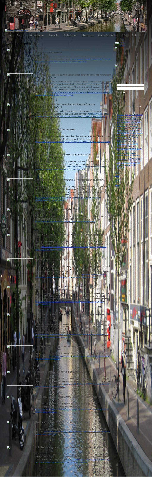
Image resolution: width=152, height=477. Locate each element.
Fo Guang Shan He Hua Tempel (128, 125)
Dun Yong (120, 124)
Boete (133, 117)
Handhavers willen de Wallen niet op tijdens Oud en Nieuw (61, 422)
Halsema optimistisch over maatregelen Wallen (57, 209)
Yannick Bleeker (122, 165)
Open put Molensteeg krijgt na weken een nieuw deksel (60, 346)
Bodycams (127, 117)
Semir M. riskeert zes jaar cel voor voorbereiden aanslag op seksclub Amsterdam (73, 74)
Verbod (134, 158)
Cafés (138, 117)
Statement (127, 155)
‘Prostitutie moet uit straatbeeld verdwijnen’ (55, 129)
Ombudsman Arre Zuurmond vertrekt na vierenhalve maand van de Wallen (69, 447)
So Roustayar (131, 153)
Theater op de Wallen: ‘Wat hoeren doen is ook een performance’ (65, 104)
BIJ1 (126, 115)
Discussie (125, 121)
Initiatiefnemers (37, 35)
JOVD (132, 132)
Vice (118, 162)
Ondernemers (122, 144)
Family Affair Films (130, 124)
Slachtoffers (121, 153)
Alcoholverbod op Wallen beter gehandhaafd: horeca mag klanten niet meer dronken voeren (70, 315)
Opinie (130, 144)
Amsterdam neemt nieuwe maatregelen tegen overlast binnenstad (65, 259)
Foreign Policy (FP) (124, 128)
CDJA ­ (119, 119)
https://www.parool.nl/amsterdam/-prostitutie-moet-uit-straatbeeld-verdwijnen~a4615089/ (72, 142)
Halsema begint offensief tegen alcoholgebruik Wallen (60, 286)
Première (133, 146)
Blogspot (132, 115)
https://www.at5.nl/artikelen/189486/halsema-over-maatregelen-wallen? (65, 221)
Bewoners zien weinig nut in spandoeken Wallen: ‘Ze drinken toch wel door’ (69, 234)
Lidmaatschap (87, 35)
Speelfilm (120, 155)
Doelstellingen (69, 35)
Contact (135, 35)
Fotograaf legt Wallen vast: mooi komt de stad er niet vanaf (62, 49)
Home (10, 35)
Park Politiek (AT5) (127, 144)
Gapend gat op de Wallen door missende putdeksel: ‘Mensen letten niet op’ (69, 396)
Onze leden (54, 35)
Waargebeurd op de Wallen (130, 162)
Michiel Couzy (131, 137)
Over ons (21, 35)
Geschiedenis (136, 128)
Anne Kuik (120, 115)
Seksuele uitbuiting (131, 151)
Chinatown (126, 119)
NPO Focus (132, 141)
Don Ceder (136, 121)
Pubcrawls (129, 148)
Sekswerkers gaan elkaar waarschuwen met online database (63, 154)
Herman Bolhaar (123, 130)
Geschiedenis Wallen (107, 35)
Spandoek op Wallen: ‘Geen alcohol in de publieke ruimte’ (61, 371)
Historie (132, 130)
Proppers (120, 148)
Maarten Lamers (128, 135)
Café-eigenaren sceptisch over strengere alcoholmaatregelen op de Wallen (69, 179)
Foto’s (124, 35)
